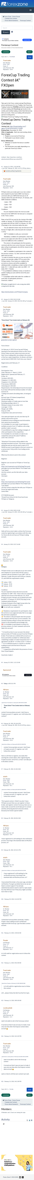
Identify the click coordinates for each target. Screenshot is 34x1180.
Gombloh (7, 171)
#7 (2, 769)
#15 (2, 1081)
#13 (2, 1000)
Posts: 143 (6, 1012)
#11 (2, 933)
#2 (2, 299)
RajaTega (14, 171)
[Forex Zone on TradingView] (22, 1177)
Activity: (5, 1119)
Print (29, 57)
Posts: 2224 (6, 780)
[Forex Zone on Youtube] (20, 1177)
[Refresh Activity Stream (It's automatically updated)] (29, 1120)
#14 (2, 1036)
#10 (2, 899)
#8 (2, 818)
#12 (2, 963)
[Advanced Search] (12, 32)
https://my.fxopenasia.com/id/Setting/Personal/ (15, 466)
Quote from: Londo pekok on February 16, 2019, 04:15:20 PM (15, 1056)
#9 (2, 850)
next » (29, 52)
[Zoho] (17, 1162)
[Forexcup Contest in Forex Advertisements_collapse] (31, 1120)
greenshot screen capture (9, 340)
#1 (2, 166)
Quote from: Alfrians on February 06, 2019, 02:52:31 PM (14, 870)
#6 (2, 683)
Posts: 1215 (6, 64)
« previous (6, 52)
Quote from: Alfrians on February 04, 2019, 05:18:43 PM (14, 744)
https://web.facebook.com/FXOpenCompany (14, 292)
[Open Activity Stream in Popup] (27, 1120)
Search (6, 32)
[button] (30, 57)
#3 (2, 510)
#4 (2, 544)
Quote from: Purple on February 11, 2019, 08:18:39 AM (13, 983)
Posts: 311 (6, 693)
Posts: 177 (6, 944)
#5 (2, 662)
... (8, 56)
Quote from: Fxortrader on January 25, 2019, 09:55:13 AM (14, 702)
